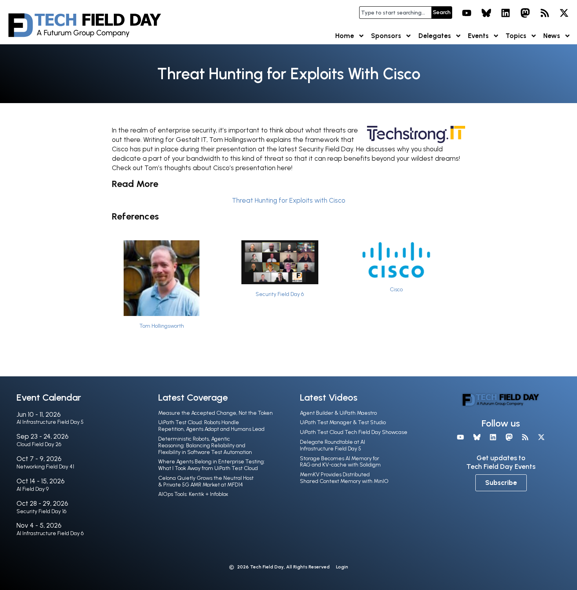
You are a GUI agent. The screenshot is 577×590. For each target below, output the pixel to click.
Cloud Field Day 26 (38, 444)
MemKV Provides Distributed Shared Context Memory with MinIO (344, 478)
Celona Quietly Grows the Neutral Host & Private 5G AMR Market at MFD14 (206, 481)
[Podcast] (544, 13)
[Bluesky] (486, 13)
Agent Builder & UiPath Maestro (338, 413)
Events (478, 36)
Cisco (396, 289)
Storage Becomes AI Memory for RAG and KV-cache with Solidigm (340, 461)
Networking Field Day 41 (45, 466)
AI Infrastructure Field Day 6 (50, 533)
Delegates (434, 36)
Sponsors (386, 36)
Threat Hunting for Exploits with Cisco (288, 200)
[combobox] (395, 12)
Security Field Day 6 (280, 294)
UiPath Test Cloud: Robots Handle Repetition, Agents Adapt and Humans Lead (211, 425)
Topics (516, 36)
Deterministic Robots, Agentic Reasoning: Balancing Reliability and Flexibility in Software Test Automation (205, 446)
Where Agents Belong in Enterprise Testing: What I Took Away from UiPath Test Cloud (211, 465)
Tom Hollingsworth (161, 326)
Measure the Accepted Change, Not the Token (215, 413)
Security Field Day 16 (41, 511)
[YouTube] (466, 13)
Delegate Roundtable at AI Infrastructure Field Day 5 (332, 445)
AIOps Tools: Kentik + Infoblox (193, 494)
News (551, 36)
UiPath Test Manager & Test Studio (343, 422)
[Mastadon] (525, 13)
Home (344, 36)
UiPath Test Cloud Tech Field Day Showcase (353, 432)
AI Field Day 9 (32, 489)
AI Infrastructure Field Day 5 (50, 422)
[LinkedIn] (506, 13)
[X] (564, 13)
